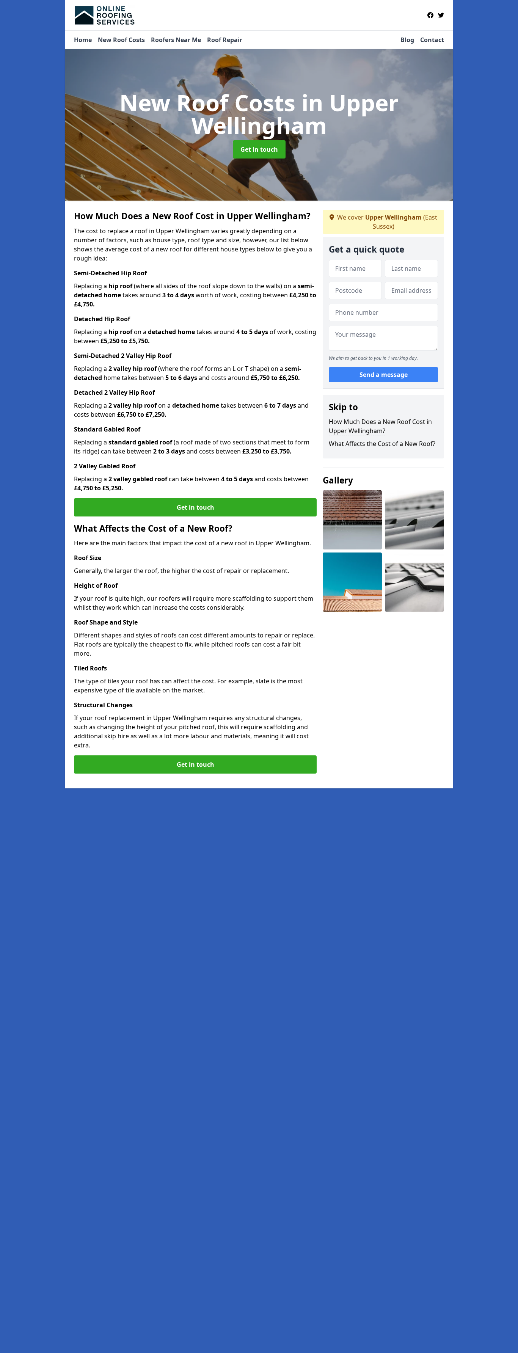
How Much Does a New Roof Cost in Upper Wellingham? (380, 426)
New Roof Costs (121, 40)
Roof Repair (224, 40)
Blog (407, 40)
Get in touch (259, 149)
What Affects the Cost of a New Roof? (382, 443)
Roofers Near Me (176, 40)
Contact (432, 40)
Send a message (383, 374)
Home (83, 40)
